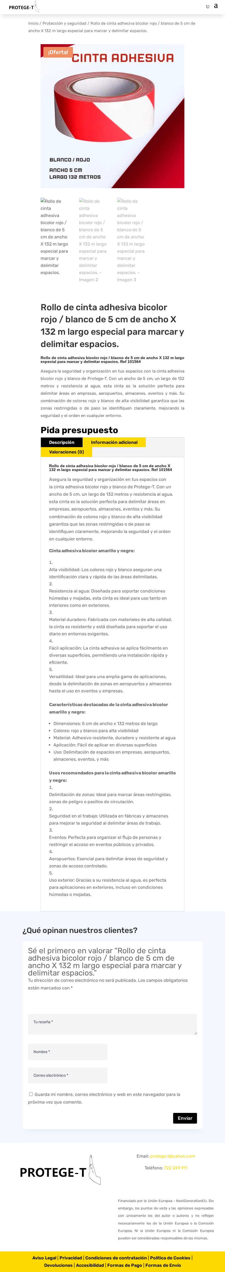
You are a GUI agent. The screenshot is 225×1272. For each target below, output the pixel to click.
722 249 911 (175, 1168)
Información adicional (114, 442)
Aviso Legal (44, 1257)
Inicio (33, 23)
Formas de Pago (124, 1265)
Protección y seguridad (64, 23)
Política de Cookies (170, 1257)
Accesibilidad (90, 1265)
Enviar (185, 1118)
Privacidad (71, 1257)
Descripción (61, 442)
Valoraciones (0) (66, 452)
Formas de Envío (163, 1265)
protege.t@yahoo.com (172, 1156)
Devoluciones (58, 1265)
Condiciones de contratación (116, 1257)
